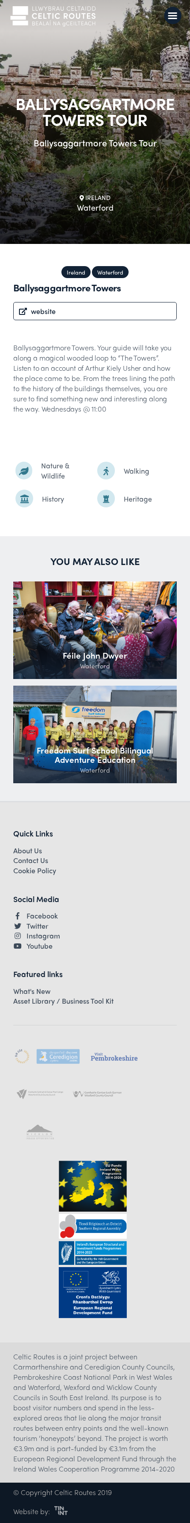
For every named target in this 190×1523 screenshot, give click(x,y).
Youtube (40, 946)
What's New (31, 991)
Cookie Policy (34, 871)
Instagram (43, 936)
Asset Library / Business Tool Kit (63, 1001)
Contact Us (30, 860)
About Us (27, 851)
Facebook (42, 916)
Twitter (37, 926)
